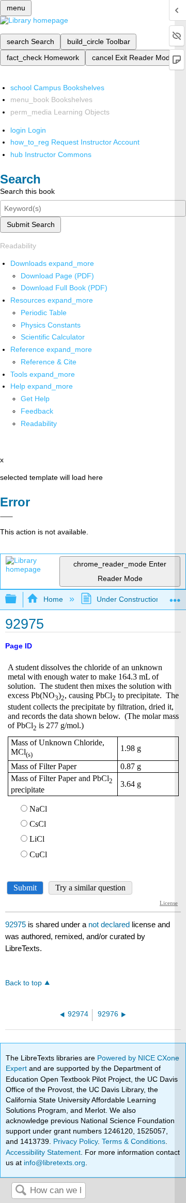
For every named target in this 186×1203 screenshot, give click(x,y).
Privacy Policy (75, 1141)
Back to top (23, 983)
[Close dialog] (6, 516)
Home (53, 599)
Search (20, 1191)
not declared (110, 924)
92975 (15, 924)
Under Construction (128, 599)
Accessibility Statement (43, 1152)
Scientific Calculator (53, 337)
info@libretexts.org (53, 1162)
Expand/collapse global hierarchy (18, 599)
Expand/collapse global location (175, 596)
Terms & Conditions (133, 1141)
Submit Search (31, 224)
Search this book (27, 191)
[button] (37, 411)
